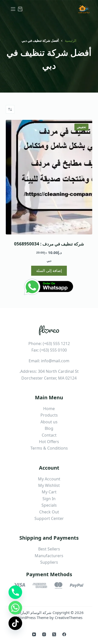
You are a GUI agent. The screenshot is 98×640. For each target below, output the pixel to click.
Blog (49, 428)
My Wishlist (49, 485)
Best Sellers (49, 549)
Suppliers (49, 562)
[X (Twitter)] (54, 634)
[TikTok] (15, 623)
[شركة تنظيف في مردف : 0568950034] (49, 177)
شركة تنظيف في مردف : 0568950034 (49, 244)
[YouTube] (34, 634)
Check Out (49, 512)
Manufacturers (49, 555)
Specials (49, 505)
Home (49, 408)
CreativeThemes (68, 617)
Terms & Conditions (49, 448)
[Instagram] (44, 634)
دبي (49, 260)
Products (49, 415)
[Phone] (15, 592)
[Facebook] (64, 634)
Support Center (49, 518)
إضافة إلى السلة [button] (49, 270)
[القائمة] (13, 9)
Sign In (49, 498)
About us (49, 422)
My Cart (49, 492)
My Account (49, 479)
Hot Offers (49, 441)
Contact (49, 435)
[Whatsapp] (15, 607)
